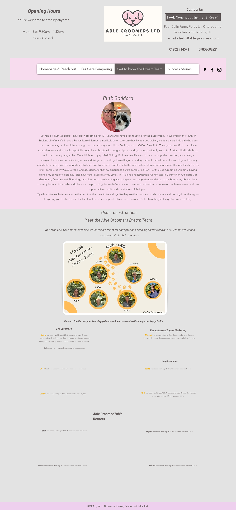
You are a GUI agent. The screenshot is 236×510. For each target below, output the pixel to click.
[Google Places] (205, 70)
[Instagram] (219, 70)
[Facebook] (212, 70)
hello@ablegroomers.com (199, 38)
